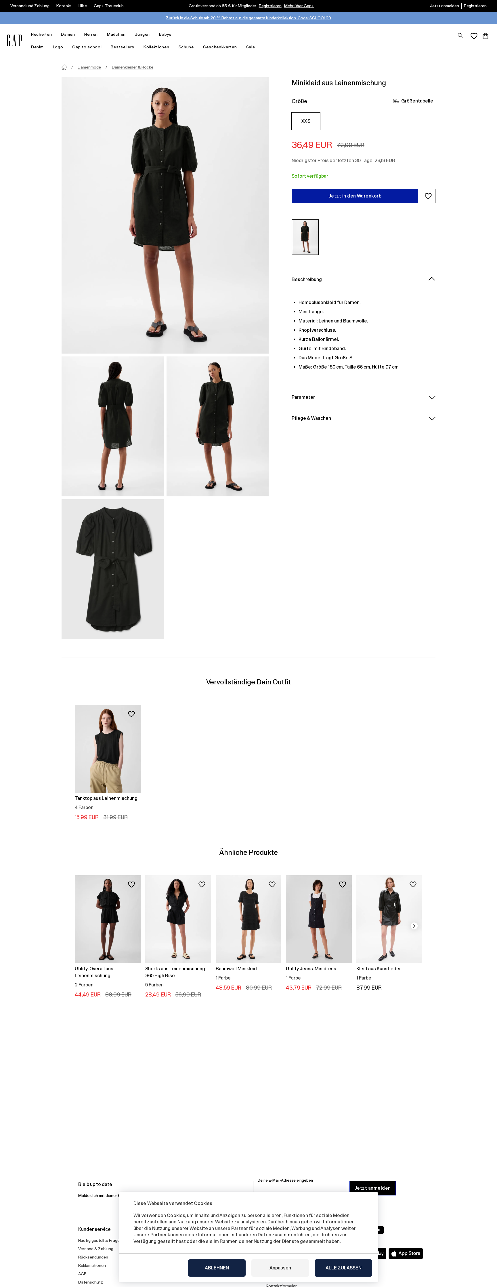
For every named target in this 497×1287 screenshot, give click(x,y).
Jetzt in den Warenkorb (355, 196)
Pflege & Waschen (311, 418)
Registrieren (270, 5)
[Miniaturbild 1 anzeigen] (113, 426)
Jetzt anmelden (444, 5)
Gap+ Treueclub (109, 5)
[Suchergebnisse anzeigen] (460, 35)
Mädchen (116, 34)
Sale (250, 47)
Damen (68, 34)
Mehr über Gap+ (299, 5)
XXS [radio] (305, 121)
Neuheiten (41, 34)
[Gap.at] (14, 40)
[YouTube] (378, 1230)
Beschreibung (307, 279)
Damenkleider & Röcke (132, 67)
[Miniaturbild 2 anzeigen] (218, 426)
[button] (428, 196)
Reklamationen (92, 1265)
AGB (82, 1273)
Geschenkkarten (220, 47)
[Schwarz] (305, 237)
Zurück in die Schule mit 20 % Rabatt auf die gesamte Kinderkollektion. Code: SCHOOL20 (248, 18)
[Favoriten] (474, 36)
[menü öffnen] (54, 34)
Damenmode (89, 67)
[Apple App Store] (406, 1253)
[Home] (64, 67)
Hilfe (83, 5)
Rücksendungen (93, 1257)
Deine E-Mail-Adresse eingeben (285, 1180)
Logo (58, 47)
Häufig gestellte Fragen (100, 1240)
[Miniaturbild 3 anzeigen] (113, 569)
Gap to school (87, 47)
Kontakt (64, 5)
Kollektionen (156, 47)
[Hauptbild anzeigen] (165, 215)
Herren (91, 34)
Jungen (142, 34)
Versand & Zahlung (95, 1248)
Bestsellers (122, 47)
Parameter (303, 397)
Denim (37, 47)
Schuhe (186, 47)
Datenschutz (90, 1282)
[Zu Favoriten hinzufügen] (131, 714)
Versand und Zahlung (29, 5)
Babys (165, 34)
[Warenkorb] (485, 36)
